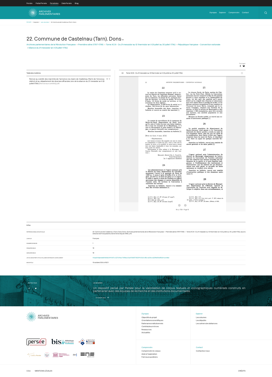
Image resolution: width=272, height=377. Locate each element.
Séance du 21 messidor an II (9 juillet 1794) (48, 48)
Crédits (242, 371)
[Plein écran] (242, 73)
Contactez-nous (203, 351)
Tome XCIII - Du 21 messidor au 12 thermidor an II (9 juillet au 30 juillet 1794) (141, 44)
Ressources (146, 329)
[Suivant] (185, 205)
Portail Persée (41, 3)
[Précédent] (179, 205)
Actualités (146, 332)
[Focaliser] (109, 79)
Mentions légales (43, 371)
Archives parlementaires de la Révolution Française (51, 44)
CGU (28, 371)
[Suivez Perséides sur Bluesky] (35, 288)
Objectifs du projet (149, 317)
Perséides (54, 3)
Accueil (28, 22)
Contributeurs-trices (150, 326)
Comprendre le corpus (151, 351)
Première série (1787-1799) (90, 44)
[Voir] (123, 38)
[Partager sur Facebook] (240, 66)
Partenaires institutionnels (152, 323)
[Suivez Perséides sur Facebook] (29, 288)
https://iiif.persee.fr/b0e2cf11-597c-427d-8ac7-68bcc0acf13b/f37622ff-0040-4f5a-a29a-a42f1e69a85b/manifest (131, 257)
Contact (245, 12)
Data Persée (67, 3)
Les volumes (45, 22)
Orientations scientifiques (152, 320)
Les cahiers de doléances (206, 323)
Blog (76, 3)
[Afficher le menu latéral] (123, 73)
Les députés (201, 320)
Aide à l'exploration (149, 354)
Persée (29, 3)
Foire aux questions (150, 357)
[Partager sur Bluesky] (244, 66)
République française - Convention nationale (199, 44)
